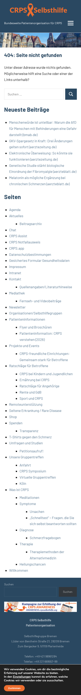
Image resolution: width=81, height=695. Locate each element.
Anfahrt (25, 465)
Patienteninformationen (27, 319)
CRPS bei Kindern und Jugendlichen (46, 374)
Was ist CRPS (19, 489)
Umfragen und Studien (26, 443)
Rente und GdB (31, 392)
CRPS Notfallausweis (24, 242)
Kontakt (15, 279)
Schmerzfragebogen (45, 538)
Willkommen (18, 570)
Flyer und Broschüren (36, 327)
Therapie (26, 544)
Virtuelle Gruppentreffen (38, 477)
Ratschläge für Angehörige (39, 386)
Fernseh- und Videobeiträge (40, 301)
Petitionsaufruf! (31, 451)
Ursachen (37, 511)
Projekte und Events (24, 346)
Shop (13, 417)
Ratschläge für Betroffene (28, 366)
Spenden (15, 423)
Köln (23, 483)
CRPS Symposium (33, 471)
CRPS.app (16, 248)
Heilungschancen (33, 564)
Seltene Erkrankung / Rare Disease (35, 410)
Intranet (15, 273)
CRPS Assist (18, 236)
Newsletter (17, 307)
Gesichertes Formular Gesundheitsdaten (39, 260)
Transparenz (29, 431)
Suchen (9, 584)
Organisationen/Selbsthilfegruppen (35, 313)
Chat (12, 230)
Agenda (15, 210)
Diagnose (27, 530)
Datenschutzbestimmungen (30, 254)
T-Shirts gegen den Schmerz (30, 437)
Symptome (28, 504)
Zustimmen (14, 688)
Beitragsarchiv (31, 224)
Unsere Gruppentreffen (26, 457)
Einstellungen (22, 677)
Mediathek (17, 293)
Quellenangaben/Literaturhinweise (46, 287)
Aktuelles (16, 216)
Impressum (17, 266)
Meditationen (29, 497)
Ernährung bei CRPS (34, 380)
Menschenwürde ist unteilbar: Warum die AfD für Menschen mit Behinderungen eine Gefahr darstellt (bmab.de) (43, 128)
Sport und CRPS (31, 398)
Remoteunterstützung (25, 404)
